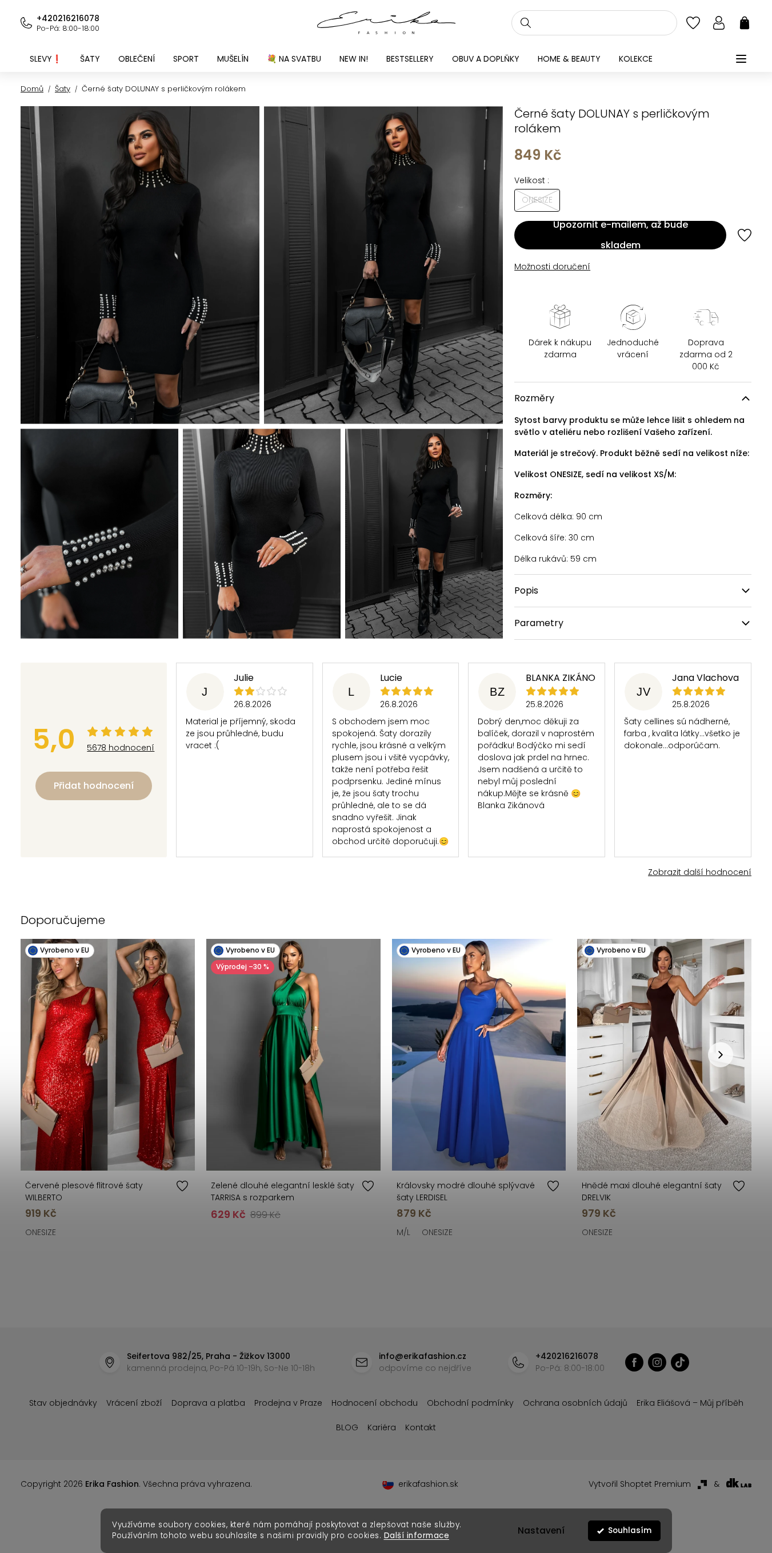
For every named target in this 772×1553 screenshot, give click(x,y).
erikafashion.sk (428, 1484)
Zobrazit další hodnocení (699, 872)
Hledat (526, 23)
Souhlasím (629, 1530)
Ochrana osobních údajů (575, 1403)
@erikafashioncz (680, 1362)
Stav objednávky (63, 1403)
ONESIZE (40, 1232)
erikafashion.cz (634, 1362)
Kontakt (420, 1427)
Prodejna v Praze (288, 1403)
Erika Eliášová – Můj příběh (690, 1403)
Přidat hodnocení (94, 785)
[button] (720, 1054)
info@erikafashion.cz (422, 1356)
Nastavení (541, 1530)
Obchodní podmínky (470, 1403)
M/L (403, 1232)
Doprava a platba (208, 1403)
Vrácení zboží (134, 1403)
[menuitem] (46, 59)
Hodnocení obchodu (374, 1403)
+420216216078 (68, 18)
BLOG (347, 1427)
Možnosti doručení (552, 266)
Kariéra (381, 1427)
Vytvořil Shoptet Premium (640, 1484)
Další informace (416, 1535)
